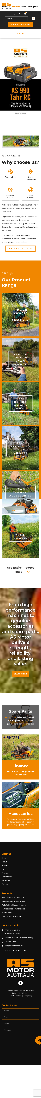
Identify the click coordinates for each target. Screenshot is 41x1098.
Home (4, 858)
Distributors (7, 876)
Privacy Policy (28, 996)
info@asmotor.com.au (14, 946)
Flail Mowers (7, 912)
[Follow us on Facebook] (33, 18)
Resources (6, 880)
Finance (5, 873)
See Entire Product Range (20, 569)
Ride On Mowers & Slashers (13, 897)
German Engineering (31, 178)
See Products (18, 249)
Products (5, 865)
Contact (5, 884)
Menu (21, 33)
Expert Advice (10, 177)
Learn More (20, 674)
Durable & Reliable (10, 196)
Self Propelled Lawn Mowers (13, 909)
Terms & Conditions (15, 996)
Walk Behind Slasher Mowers (14, 905)
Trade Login (20, 24)
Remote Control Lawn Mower (14, 901)
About (4, 862)
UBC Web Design (23, 993)
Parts (4, 869)
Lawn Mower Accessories (12, 916)
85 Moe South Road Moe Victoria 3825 (13, 932)
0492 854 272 (10, 942)
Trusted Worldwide (30, 196)
